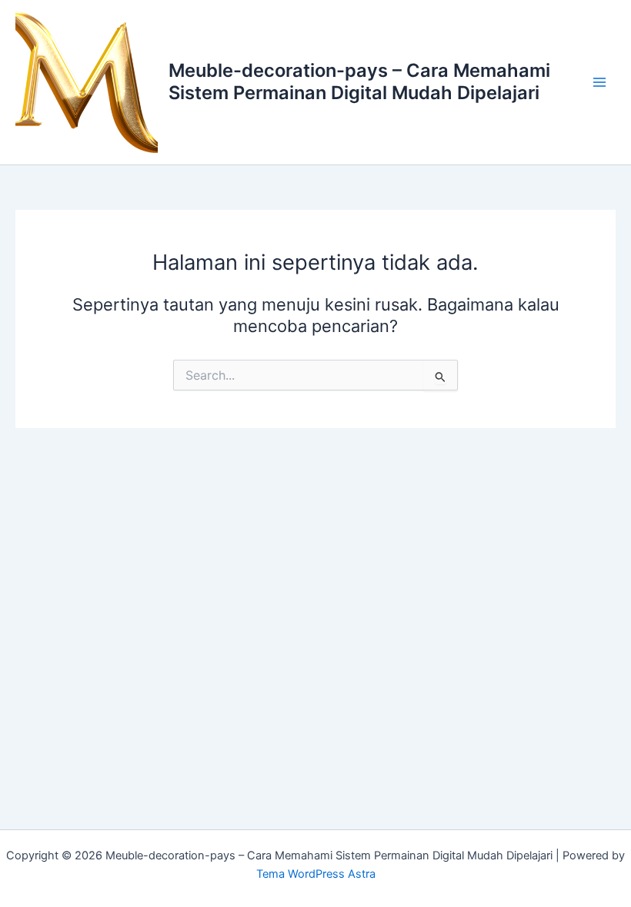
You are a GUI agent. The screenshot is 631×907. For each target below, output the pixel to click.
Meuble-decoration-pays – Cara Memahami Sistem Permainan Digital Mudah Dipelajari (359, 81)
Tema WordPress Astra (316, 874)
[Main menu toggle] (599, 82)
